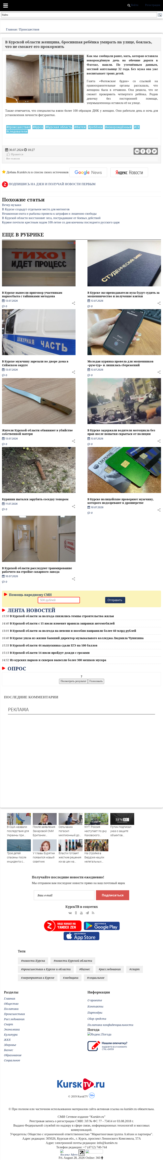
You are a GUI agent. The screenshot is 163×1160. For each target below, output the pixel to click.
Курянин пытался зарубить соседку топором (35, 499)
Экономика (12, 1029)
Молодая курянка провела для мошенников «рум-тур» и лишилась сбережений (120, 363)
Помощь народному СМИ (30, 595)
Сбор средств (96, 1019)
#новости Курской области (73, 961)
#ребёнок (95, 127)
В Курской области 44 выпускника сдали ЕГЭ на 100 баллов (53, 645)
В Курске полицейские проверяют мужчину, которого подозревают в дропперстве (120, 501)
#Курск (38, 127)
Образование (12, 1055)
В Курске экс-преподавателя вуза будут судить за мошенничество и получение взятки (123, 294)
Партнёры (94, 1012)
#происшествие (18, 127)
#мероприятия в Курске (37, 978)
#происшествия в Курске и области (46, 969)
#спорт (134, 969)
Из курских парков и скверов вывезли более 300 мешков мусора (58, 660)
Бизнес (8, 1050)
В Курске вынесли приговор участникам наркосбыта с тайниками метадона (32, 294)
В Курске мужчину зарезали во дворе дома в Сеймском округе (35, 363)
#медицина (70, 978)
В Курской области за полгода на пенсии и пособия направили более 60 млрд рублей (73, 631)
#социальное (95, 978)
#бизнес (84, 969)
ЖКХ (7, 1040)
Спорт (8, 1024)
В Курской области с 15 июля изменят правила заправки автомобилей (62, 623)
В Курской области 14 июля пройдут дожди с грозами (50, 653)
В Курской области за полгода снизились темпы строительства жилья (62, 616)
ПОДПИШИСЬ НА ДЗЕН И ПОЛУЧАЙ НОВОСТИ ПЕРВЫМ (51, 184)
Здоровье (10, 1045)
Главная (11, 29)
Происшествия (29, 29)
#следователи (17, 131)
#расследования (110, 969)
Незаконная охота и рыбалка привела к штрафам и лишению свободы (49, 213)
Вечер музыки (11, 205)
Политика (11, 1009)
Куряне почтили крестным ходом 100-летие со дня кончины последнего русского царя (60, 222)
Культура (10, 1034)
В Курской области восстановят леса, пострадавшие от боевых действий (51, 218)
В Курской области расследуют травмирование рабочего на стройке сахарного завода (37, 570)
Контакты (95, 1006)
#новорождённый (118, 127)
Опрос (16, 668)
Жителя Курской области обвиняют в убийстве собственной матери (37, 432)
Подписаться (112, 895)
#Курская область (59, 127)
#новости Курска (33, 961)
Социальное (12, 1060)
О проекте (94, 1000)
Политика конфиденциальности (110, 1025)
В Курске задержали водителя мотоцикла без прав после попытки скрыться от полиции (121, 432)
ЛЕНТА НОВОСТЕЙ (30, 610)
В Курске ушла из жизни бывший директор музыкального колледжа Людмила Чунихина (77, 638)
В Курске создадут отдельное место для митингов (36, 209)
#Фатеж (80, 127)
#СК (136, 127)
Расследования (14, 1019)
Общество (11, 1004)
